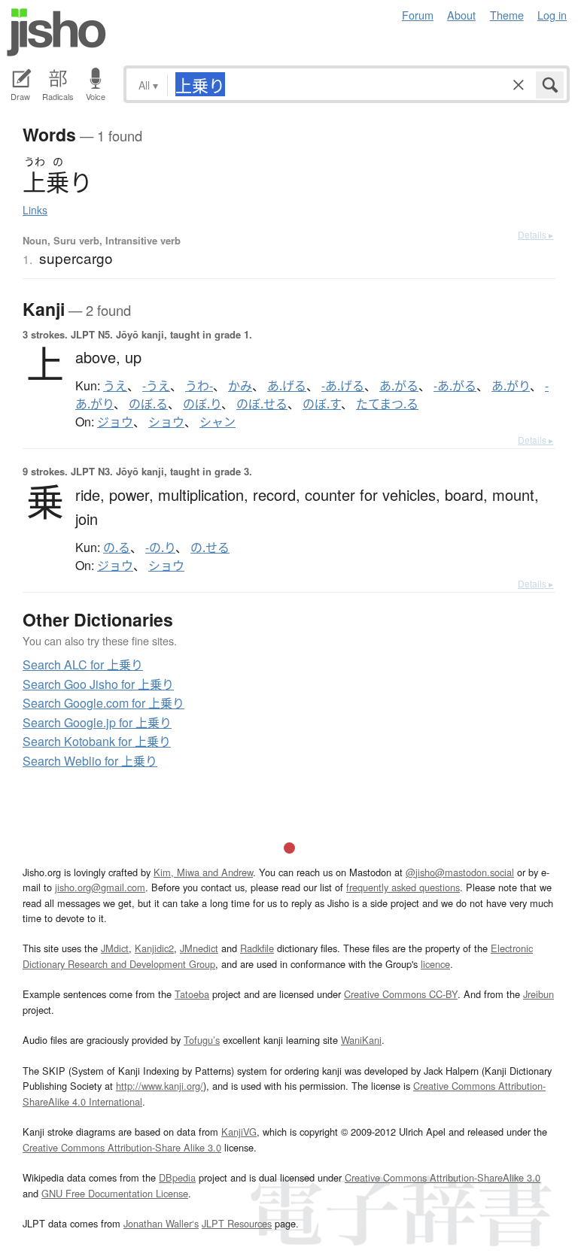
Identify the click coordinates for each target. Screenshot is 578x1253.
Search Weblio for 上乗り (90, 760)
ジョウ (115, 422)
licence (435, 964)
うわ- (199, 386)
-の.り (160, 547)
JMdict (115, 948)
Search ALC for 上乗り (83, 664)
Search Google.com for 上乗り (103, 702)
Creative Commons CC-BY (401, 994)
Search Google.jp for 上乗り (97, 722)
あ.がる (398, 386)
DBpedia (177, 1177)
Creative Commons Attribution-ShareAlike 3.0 (442, 1177)
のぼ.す (322, 404)
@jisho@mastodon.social (460, 872)
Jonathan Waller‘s (161, 1223)
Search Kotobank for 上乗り (97, 741)
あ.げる (286, 386)
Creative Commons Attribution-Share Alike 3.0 (122, 1147)
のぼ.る (148, 404)
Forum (418, 15)
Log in (552, 15)
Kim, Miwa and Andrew (203, 872)
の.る (116, 547)
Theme (507, 15)
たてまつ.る (387, 404)
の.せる (210, 547)
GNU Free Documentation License (114, 1193)
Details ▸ (535, 234)
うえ (115, 386)
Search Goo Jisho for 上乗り (98, 684)
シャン (217, 422)
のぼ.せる (261, 404)
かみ (240, 386)
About (461, 15)
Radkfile (257, 948)
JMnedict (199, 948)
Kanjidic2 (154, 948)
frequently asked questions (403, 887)
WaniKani (361, 1040)
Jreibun (538, 994)
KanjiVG (239, 1131)
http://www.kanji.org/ (159, 1086)
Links (35, 209)
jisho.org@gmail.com (100, 887)
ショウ (166, 422)
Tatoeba (192, 994)
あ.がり (510, 386)
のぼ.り (202, 404)
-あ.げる (342, 386)
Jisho (56, 32)
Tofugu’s (202, 1040)
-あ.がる (455, 386)
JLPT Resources (237, 1223)
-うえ (156, 386)
